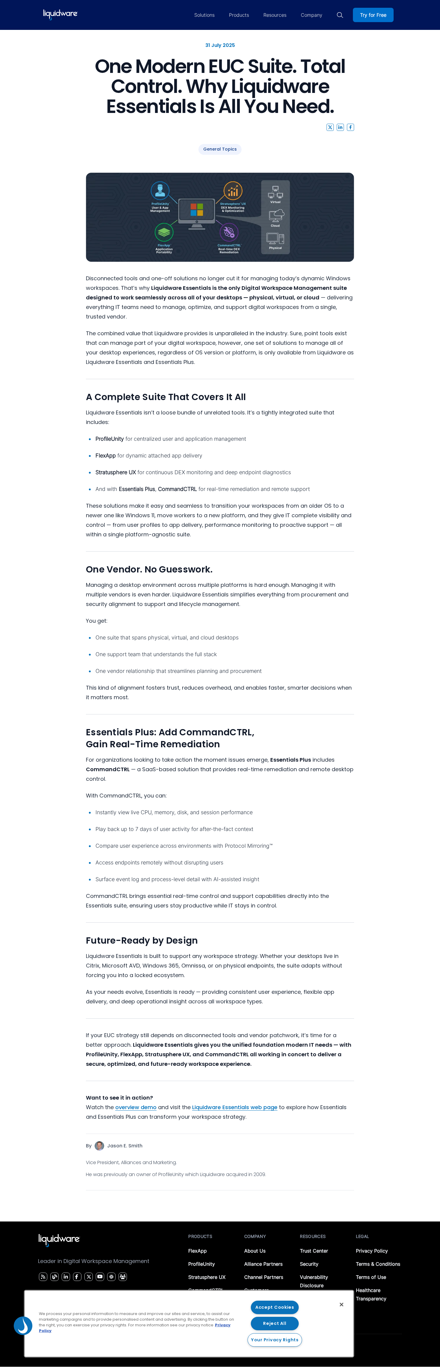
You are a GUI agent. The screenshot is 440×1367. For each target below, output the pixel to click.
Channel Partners (263, 1277)
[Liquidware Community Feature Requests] (123, 1277)
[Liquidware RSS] (42, 1277)
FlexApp (197, 1251)
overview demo (136, 1107)
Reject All (274, 1323)
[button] (330, 127)
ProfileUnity (201, 1264)
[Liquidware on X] (88, 1277)
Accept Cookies (274, 1307)
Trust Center (314, 1251)
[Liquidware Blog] (54, 1277)
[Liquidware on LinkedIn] (65, 1277)
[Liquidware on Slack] (110, 1277)
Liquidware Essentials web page (234, 1107)
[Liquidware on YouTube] (99, 1277)
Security (309, 1264)
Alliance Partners (263, 1264)
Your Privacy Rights (275, 1340)
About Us (254, 1251)
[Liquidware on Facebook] (75, 1277)
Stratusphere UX (206, 1277)
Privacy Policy (372, 1251)
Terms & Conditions (378, 1264)
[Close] (341, 1304)
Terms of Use (371, 1277)
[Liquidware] (60, 15)
